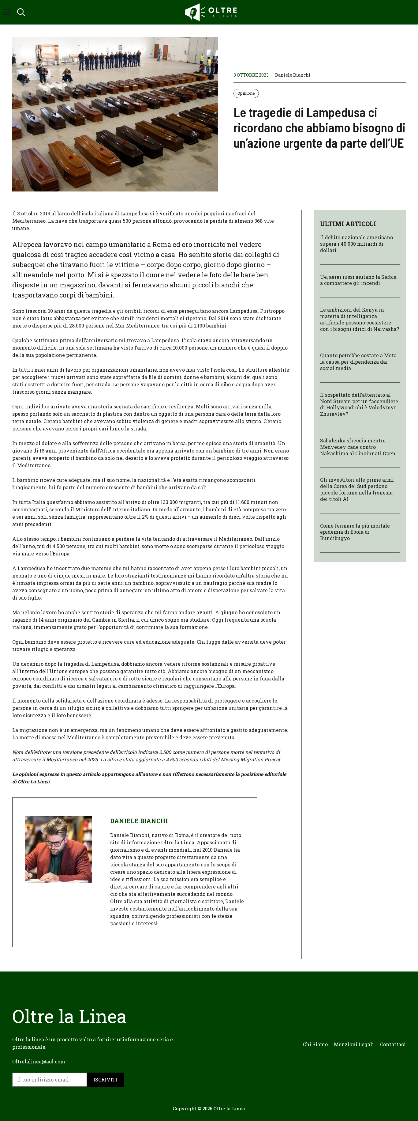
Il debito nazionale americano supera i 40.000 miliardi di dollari (356, 243)
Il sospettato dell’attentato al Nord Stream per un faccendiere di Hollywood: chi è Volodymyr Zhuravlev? (359, 404)
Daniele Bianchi (293, 75)
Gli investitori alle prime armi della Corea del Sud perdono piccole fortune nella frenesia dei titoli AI (357, 489)
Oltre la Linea (229, 1108)
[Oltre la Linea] (212, 12)
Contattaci (393, 1044)
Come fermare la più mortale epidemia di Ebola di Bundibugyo (355, 531)
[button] (21, 12)
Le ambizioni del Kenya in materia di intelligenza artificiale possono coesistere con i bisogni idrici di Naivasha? (359, 319)
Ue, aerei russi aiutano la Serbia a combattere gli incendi (358, 279)
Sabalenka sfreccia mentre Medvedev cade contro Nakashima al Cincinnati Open (357, 446)
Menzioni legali (354, 1044)
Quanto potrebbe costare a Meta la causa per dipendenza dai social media (358, 361)
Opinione (246, 93)
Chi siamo (315, 1044)
